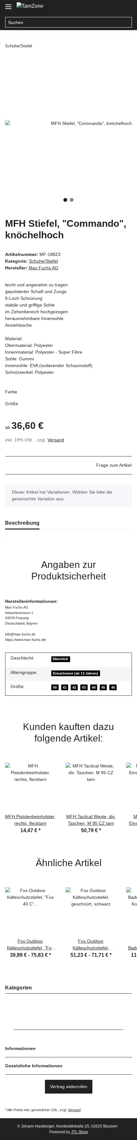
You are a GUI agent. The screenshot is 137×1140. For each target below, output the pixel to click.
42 (74, 687)
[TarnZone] (30, 6)
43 (84, 687)
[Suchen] (126, 22)
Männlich (60, 659)
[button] (101, 7)
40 (55, 687)
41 (65, 687)
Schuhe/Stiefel (43, 261)
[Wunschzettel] (113, 7)
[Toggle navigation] (8, 4)
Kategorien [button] (18, 987)
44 (94, 687)
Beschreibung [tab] (22, 523)
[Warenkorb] (126, 7)
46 (113, 687)
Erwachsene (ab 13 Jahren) (75, 673)
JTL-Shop (79, 1132)
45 (103, 687)
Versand (55, 439)
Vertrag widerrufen (68, 1086)
